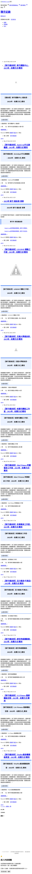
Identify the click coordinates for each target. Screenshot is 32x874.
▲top (2, 138)
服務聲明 (17, 853)
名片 (5, 26)
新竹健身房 (13, 135)
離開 (9, 871)
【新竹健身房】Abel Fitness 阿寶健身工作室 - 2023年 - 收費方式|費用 (17, 468)
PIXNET (7, 851)
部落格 (5, 24)
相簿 (5, 22)
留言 (15, 132)
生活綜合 (13, 19)
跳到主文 (3, 16)
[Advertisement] (16, 44)
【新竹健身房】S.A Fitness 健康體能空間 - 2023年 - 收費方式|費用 (17, 698)
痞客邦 (11, 132)
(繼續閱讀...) (4, 129)
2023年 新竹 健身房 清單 (14, 201)
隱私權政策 (27, 851)
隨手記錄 (6, 11)
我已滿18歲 (3, 871)
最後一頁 (8, 806)
